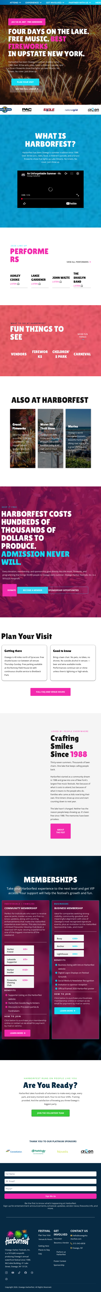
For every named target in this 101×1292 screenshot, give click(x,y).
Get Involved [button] (54, 2)
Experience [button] (32, 2)
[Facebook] (25, 1272)
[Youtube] (13, 1272)
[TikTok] (19, 1272)
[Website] (32, 1272)
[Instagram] (6, 1272)
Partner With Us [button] (79, 2)
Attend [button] (14, 2)
